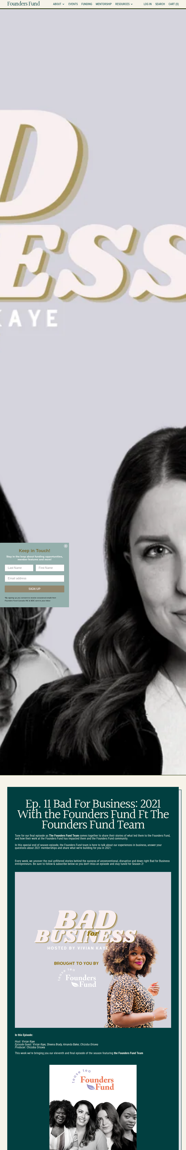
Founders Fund (23, 4)
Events (73, 4)
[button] (160, 4)
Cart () (173, 4)
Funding (86, 4)
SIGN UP (35, 588)
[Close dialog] (66, 546)
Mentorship (104, 4)
